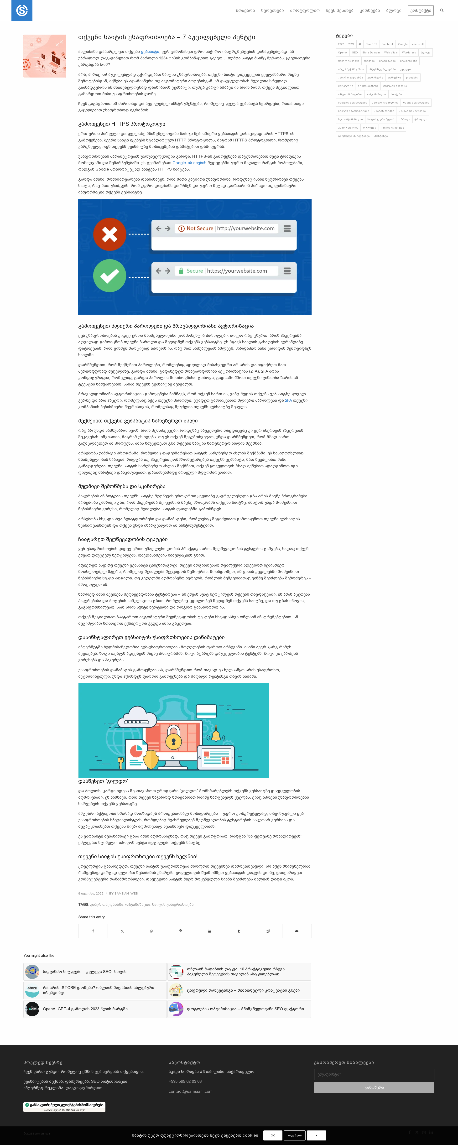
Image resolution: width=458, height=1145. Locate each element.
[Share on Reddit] (267, 931)
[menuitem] (245, 10)
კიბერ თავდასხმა (106, 904)
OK (273, 1135)
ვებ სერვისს (107, 1071)
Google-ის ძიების (189, 163)
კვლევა (405, 69)
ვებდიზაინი (387, 60)
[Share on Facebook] (93, 931)
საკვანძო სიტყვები (412, 110)
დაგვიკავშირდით (84, 1088)
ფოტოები (369, 127)
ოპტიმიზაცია (137, 904)
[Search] (442, 10)
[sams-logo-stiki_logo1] (21, 10)
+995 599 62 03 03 (185, 1081)
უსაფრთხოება (348, 127)
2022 (341, 44)
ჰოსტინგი (381, 136)
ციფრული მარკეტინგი (354, 136)
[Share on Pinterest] (180, 931)
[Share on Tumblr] (238, 931)
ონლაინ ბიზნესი (395, 85)
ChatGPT (371, 44)
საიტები (396, 94)
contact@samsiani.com (191, 1091)
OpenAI (343, 52)
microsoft (418, 44)
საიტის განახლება (385, 102)
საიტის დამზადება (416, 102)
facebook (388, 44)
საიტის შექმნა (384, 110)
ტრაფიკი (421, 119)
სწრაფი (404, 119)
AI (360, 44)
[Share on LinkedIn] (209, 931)
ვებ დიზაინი (408, 60)
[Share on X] (122, 931)
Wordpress (409, 52)
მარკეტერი (345, 85)
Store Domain (371, 52)
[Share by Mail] (296, 931)
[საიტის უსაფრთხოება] (44, 56)
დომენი (369, 60)
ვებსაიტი (150, 51)
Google (403, 44)
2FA (288, 400)
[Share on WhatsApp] (151, 931)
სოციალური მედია (380, 119)
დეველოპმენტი (348, 60)
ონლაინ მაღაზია (350, 94)
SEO (355, 52)
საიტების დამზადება (352, 102)
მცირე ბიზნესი (368, 85)
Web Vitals (391, 52)
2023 (351, 44)
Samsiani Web (126, 893)
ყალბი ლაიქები (392, 127)
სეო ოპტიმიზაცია (350, 119)
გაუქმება (294, 1135)
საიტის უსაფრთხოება (173, 904)
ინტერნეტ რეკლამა (382, 69)
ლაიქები (412, 77)
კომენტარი (375, 77)
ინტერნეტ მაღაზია (351, 69)
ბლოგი (426, 52)
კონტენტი (394, 77)
